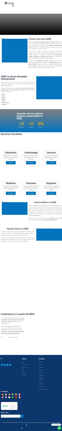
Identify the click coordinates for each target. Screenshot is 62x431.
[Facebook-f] (2, 365)
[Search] (21, 416)
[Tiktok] (7, 365)
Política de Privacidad (47, 422)
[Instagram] (5, 365)
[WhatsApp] (59, 428)
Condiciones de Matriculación (36, 422)
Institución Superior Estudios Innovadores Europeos (12, 422)
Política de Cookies (56, 422)
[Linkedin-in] (10, 365)
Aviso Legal (26, 422)
